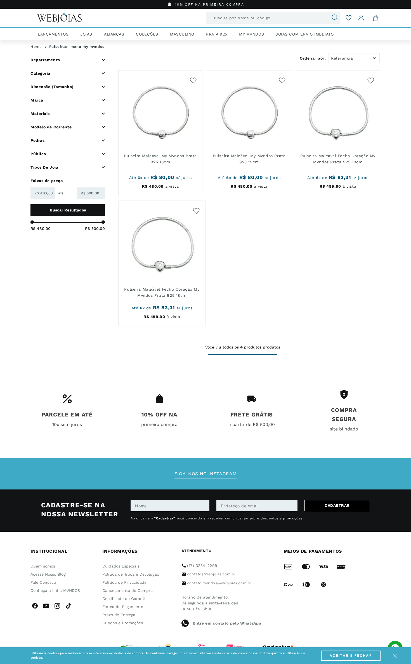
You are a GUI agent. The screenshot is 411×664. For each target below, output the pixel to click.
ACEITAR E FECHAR (351, 655)
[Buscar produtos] (332, 18)
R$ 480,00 (40, 228)
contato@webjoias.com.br (211, 574)
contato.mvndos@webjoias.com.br (219, 583)
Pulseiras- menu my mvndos (77, 46)
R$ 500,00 (95, 228)
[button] (67, 59)
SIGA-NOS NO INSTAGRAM (205, 473)
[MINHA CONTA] (361, 18)
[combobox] (273, 18)
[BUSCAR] (67, 210)
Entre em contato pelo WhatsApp (227, 623)
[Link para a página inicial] (36, 47)
